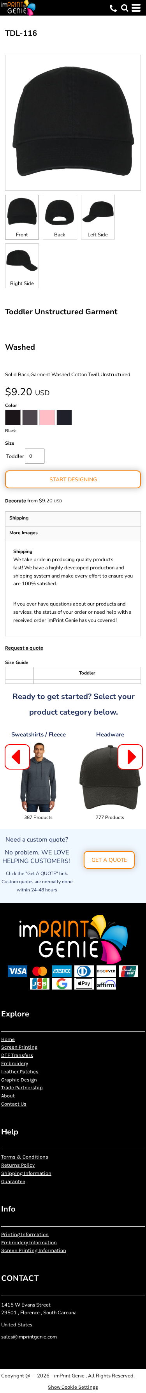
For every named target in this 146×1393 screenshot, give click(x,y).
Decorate (15, 501)
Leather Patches (20, 1071)
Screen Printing (19, 1047)
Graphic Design (19, 1080)
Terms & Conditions (24, 1157)
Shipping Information (26, 1173)
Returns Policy (18, 1165)
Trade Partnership (22, 1087)
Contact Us (13, 1104)
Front (22, 234)
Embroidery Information (29, 1242)
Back (59, 234)
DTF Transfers (17, 1055)
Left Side (98, 234)
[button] (124, 8)
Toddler (15, 456)
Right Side (22, 283)
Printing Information (25, 1234)
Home (8, 1039)
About (8, 1096)
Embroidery (14, 1063)
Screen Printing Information (33, 1250)
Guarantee (13, 1181)
